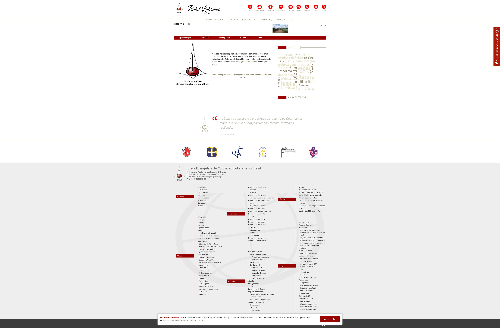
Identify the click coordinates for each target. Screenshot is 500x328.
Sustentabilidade (204, 268)
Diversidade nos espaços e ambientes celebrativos (258, 239)
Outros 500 (203, 292)
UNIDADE (233, 19)
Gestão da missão (255, 251)
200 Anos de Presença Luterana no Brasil (312, 207)
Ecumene (201, 225)
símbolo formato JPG (308, 267)
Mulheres (253, 192)
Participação (224, 38)
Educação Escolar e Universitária (211, 246)
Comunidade (202, 190)
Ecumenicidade (203, 198)
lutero (289, 54)
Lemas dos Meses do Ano (308, 258)
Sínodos (251, 281)
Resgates (302, 203)
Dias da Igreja (204, 284)
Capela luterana (305, 222)
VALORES (220, 19)
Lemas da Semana (306, 256)
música (291, 61)
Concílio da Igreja (258, 270)
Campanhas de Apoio (207, 257)
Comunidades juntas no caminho (311, 195)
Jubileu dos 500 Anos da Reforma (311, 211)
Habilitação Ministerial (207, 233)
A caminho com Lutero (307, 190)
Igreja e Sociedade (206, 286)
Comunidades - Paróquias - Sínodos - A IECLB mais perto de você (312, 232)
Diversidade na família (256, 214)
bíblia (295, 73)
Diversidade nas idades (257, 224)
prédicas (304, 64)
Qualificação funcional (207, 252)
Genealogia (304, 272)
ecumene (308, 57)
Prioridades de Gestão (256, 289)
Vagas (302, 274)
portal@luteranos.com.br (246, 62)
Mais (260, 38)
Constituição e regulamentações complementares (262, 295)
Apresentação (185, 38)
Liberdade (201, 203)
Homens (253, 190)
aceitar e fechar (330, 319)
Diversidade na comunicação (259, 200)
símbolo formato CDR (308, 264)
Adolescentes (255, 230)
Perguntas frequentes (308, 253)
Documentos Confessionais (260, 299)
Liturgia (202, 220)
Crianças (253, 227)
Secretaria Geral (258, 278)
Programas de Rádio (257, 206)
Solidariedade (203, 254)
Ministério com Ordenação (209, 236)
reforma (286, 71)
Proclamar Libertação (308, 288)
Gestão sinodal (255, 265)
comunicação (305, 61)
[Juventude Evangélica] (186, 152)
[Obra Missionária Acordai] (288, 152)
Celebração (202, 217)
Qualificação (202, 241)
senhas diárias (290, 58)
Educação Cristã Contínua (208, 244)
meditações (303, 81)
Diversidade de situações (257, 195)
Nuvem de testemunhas (308, 198)
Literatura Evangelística (309, 285)
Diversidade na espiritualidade (259, 211)
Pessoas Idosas (255, 235)
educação (287, 64)
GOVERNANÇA (265, 19)
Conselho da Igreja (259, 273)
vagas (304, 68)
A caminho (303, 187)
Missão (200, 206)
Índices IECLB (305, 301)
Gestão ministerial (259, 260)
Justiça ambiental (205, 273)
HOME (208, 19)
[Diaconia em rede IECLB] (313, 152)
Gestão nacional (256, 268)
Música (201, 222)
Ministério (201, 230)
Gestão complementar (258, 254)
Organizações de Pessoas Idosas (312, 238)
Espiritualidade (203, 228)
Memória (244, 38)
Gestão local (254, 262)
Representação (255, 310)
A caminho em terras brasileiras (311, 192)
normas (281, 67)
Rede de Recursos (306, 291)
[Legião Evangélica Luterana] (262, 152)
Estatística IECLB (306, 299)
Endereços (303, 227)
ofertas (297, 54)
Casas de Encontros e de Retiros (312, 240)
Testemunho (202, 278)
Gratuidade (202, 200)
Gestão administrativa (260, 257)
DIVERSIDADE (248, 19)
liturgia (307, 55)
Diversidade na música (256, 219)
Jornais (252, 203)
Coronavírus (203, 281)
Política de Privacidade (307, 277)
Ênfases (205, 38)
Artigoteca (304, 283)
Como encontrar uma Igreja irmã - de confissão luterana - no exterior (312, 245)
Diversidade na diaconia (257, 208)
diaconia (285, 75)
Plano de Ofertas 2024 (308, 307)
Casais (252, 216)
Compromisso (203, 192)
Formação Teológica (206, 249)
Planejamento (204, 275)
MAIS (292, 19)
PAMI (252, 286)
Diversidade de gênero (257, 187)
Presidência (256, 275)
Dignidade (201, 195)
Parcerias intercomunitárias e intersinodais (210, 264)
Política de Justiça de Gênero (208, 238)
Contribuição (204, 270)
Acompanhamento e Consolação (262, 198)
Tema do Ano (204, 294)
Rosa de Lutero (305, 293)
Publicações (303, 280)
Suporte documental (256, 292)
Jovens (252, 232)
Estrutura (253, 307)
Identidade (202, 187)
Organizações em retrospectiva (311, 200)
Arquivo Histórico (305, 225)
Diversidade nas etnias (256, 222)
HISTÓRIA (281, 19)
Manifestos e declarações (208, 289)
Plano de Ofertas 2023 (308, 304)
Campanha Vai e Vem (207, 260)
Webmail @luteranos (308, 309)
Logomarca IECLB (305, 261)
